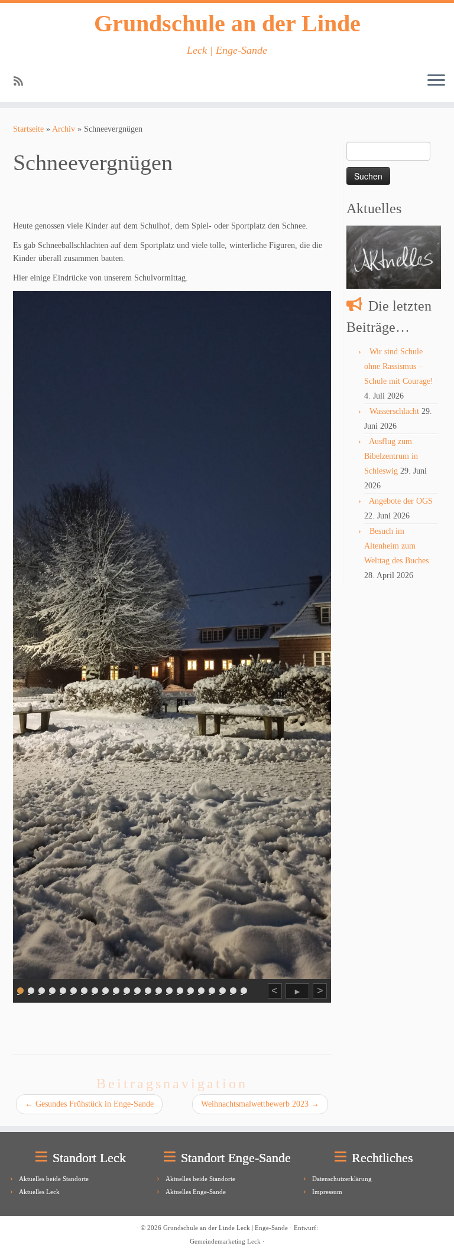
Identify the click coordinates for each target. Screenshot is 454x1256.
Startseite (28, 129)
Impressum (327, 1191)
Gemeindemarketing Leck (225, 1241)
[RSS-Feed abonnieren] (22, 81)
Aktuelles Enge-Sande (196, 1191)
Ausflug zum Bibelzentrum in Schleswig (391, 456)
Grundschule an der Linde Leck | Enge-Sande (225, 1227)
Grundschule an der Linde (227, 23)
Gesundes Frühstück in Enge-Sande (89, 1104)
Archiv (63, 129)
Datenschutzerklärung (342, 1178)
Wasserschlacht (394, 411)
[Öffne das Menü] (436, 81)
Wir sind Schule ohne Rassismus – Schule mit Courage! (398, 366)
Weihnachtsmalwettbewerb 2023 (260, 1104)
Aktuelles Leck (39, 1191)
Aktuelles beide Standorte (54, 1178)
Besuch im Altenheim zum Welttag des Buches (396, 546)
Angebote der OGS (401, 501)
